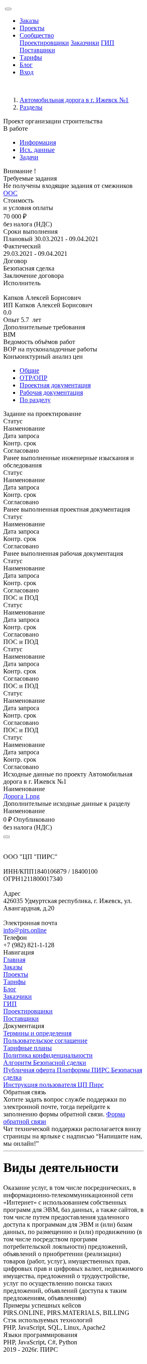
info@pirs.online (25, 930)
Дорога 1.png (21, 796)
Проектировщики (44, 42)
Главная (14, 959)
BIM (9, 334)
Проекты (32, 28)
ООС (10, 193)
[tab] (82, 142)
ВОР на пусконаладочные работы (50, 349)
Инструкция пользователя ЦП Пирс (53, 1084)
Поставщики (37, 50)
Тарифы (31, 57)
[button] (73, 414)
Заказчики (85, 42)
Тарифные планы (27, 1047)
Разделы (31, 107)
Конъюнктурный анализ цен (43, 356)
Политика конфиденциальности (48, 1055)
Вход (26, 72)
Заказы (29, 20)
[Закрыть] (6, 837)
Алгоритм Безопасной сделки (44, 1062)
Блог (26, 64)
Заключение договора (33, 275)
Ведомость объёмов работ (39, 341)
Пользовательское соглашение (45, 1040)
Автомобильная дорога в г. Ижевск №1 (74, 99)
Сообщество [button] (37, 35)
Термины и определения (37, 1033)
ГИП (107, 42)
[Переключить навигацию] (8, 9)
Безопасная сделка (28, 268)
